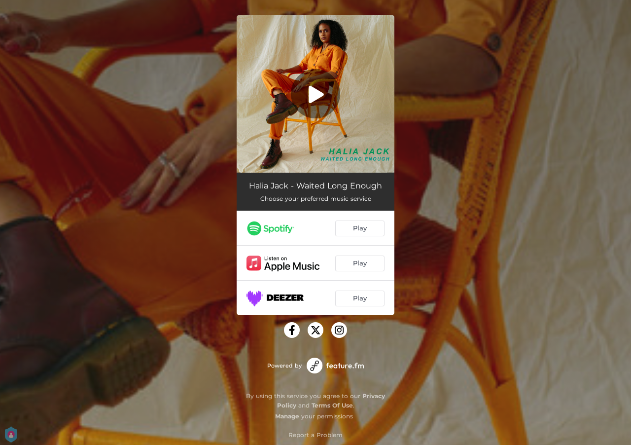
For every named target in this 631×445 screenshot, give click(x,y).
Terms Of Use (332, 405)
